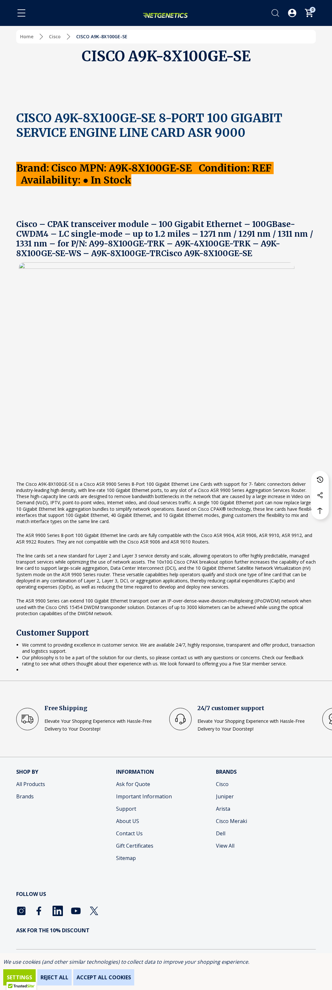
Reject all (54, 977)
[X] (94, 911)
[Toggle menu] (21, 13)
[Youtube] (76, 911)
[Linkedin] (58, 911)
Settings (19, 977)
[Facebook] (39, 911)
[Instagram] (21, 911)
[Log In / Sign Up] (292, 13)
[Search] (275, 13)
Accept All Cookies (104, 977)
